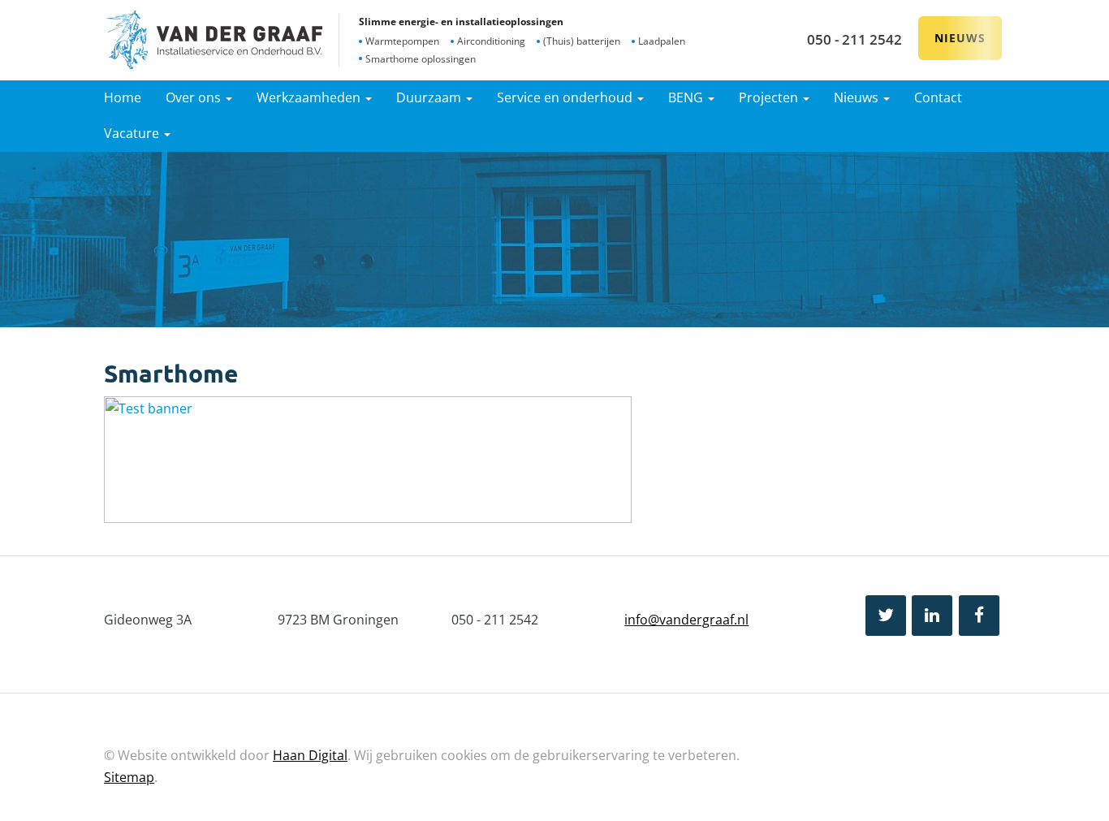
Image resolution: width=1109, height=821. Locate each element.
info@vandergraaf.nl (686, 620)
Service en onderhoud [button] (566, 97)
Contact (938, 97)
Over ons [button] (195, 97)
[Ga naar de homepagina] (214, 40)
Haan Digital (310, 755)
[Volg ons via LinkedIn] (932, 615)
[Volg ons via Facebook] (979, 615)
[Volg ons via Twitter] (885, 615)
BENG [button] (687, 97)
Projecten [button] (770, 97)
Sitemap (129, 777)
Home (122, 97)
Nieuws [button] (858, 97)
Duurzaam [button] (430, 97)
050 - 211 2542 (854, 39)
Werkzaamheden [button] (310, 97)
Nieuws (960, 37)
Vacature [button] (133, 133)
